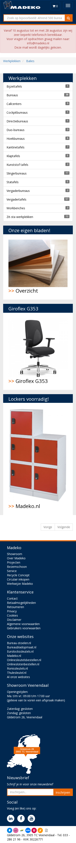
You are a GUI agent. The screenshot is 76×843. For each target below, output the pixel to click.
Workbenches (16, 208)
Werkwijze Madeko (20, 584)
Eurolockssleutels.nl (20, 651)
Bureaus (12, 95)
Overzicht (23, 290)
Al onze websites (18, 677)
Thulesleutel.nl (16, 673)
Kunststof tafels (17, 165)
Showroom (14, 554)
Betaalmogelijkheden (21, 603)
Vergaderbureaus (18, 191)
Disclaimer (14, 620)
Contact (12, 598)
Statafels (13, 182)
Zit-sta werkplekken (20, 217)
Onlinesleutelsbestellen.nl (24, 660)
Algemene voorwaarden (23, 624)
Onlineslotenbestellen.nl (23, 664)
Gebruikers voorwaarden (24, 628)
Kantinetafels (15, 147)
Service (12, 571)
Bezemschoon (17, 567)
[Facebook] (22, 819)
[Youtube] (32, 819)
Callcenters (14, 104)
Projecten (13, 562)
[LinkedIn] (11, 819)
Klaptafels (13, 156)
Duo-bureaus (15, 130)
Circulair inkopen (18, 579)
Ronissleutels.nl (17, 668)
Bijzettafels (14, 86)
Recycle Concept (18, 575)
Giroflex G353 (28, 380)
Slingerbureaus (17, 173)
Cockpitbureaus (17, 112)
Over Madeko (16, 558)
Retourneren (15, 607)
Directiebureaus (17, 121)
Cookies (12, 615)
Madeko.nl (24, 505)
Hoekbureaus (16, 139)
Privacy (12, 611)
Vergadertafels (16, 199)
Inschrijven (63, 792)
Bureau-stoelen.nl (19, 643)
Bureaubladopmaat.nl (21, 647)
